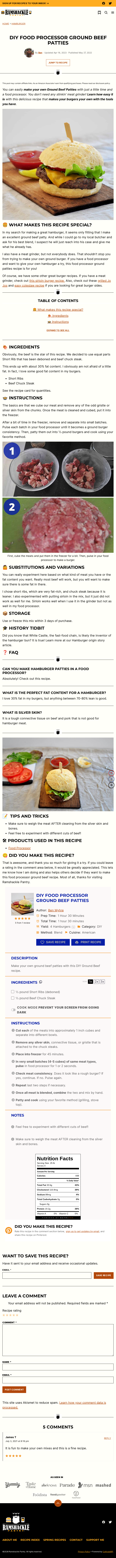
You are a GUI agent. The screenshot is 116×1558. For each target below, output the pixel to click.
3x (102, 981)
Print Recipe (90, 942)
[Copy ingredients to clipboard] (40, 982)
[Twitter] (110, 3)
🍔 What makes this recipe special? (58, 309)
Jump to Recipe (58, 62)
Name (6, 1362)
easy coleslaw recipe (29, 285)
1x (90, 981)
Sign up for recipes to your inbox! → (25, 3)
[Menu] (112, 12)
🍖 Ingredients (58, 316)
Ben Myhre (56, 910)
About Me (9, 1539)
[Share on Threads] (111, 785)
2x (96, 981)
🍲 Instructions (58, 322)
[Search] (106, 12)
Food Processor (19, 848)
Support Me (95, 1539)
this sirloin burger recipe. (47, 280)
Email (6, 1270)
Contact (76, 1539)
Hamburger (18, 23)
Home (5, 23)
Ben (40, 52)
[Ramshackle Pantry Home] (16, 12)
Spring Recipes (54, 1539)
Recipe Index (30, 1539)
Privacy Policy (84, 1551)
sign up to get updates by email (82, 1231)
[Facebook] (103, 3)
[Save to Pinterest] (111, 773)
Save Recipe (103, 1275)
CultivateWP (108, 1551)
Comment (9, 1322)
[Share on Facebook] (111, 779)
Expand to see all (58, 330)
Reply (107, 1438)
